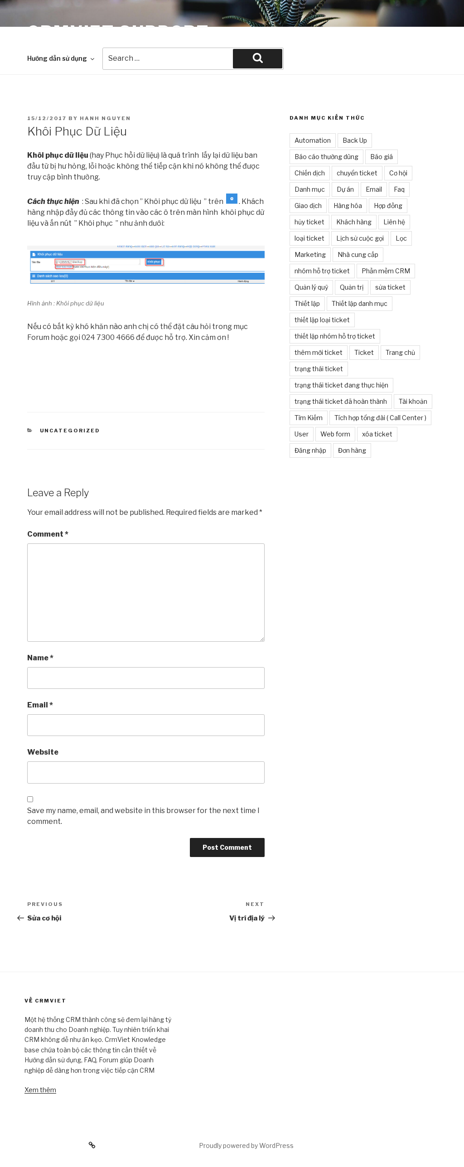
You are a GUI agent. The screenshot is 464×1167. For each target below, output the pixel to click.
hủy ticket (309, 222)
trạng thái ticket (319, 369)
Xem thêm (40, 1090)
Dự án (345, 189)
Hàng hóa (348, 205)
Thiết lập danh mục (359, 303)
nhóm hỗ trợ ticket (322, 271)
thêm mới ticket (319, 352)
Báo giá (381, 156)
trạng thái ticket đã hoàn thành (341, 401)
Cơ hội (398, 173)
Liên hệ (394, 222)
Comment (47, 534)
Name (40, 658)
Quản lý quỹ (311, 287)
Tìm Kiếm (309, 417)
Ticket (364, 352)
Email (40, 705)
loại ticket (309, 238)
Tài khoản (413, 401)
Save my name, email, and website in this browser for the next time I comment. (143, 816)
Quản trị (351, 287)
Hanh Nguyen (105, 118)
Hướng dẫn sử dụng (57, 58)
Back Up (355, 140)
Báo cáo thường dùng (326, 156)
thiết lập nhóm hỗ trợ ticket (335, 336)
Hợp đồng (388, 205)
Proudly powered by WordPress (246, 1145)
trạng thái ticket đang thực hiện (341, 385)
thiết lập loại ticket (322, 320)
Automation (313, 140)
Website (42, 752)
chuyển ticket (357, 173)
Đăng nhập (310, 450)
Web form (335, 434)
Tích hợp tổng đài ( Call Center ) (380, 417)
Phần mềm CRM (386, 271)
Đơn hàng (352, 450)
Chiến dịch (310, 173)
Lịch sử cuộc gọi (360, 238)
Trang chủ (400, 352)
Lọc (401, 238)
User (302, 434)
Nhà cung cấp (358, 254)
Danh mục (310, 189)
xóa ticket (377, 434)
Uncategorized (70, 430)
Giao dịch (308, 205)
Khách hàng (354, 222)
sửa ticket (390, 287)
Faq (399, 189)
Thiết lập (307, 303)
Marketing (310, 254)
